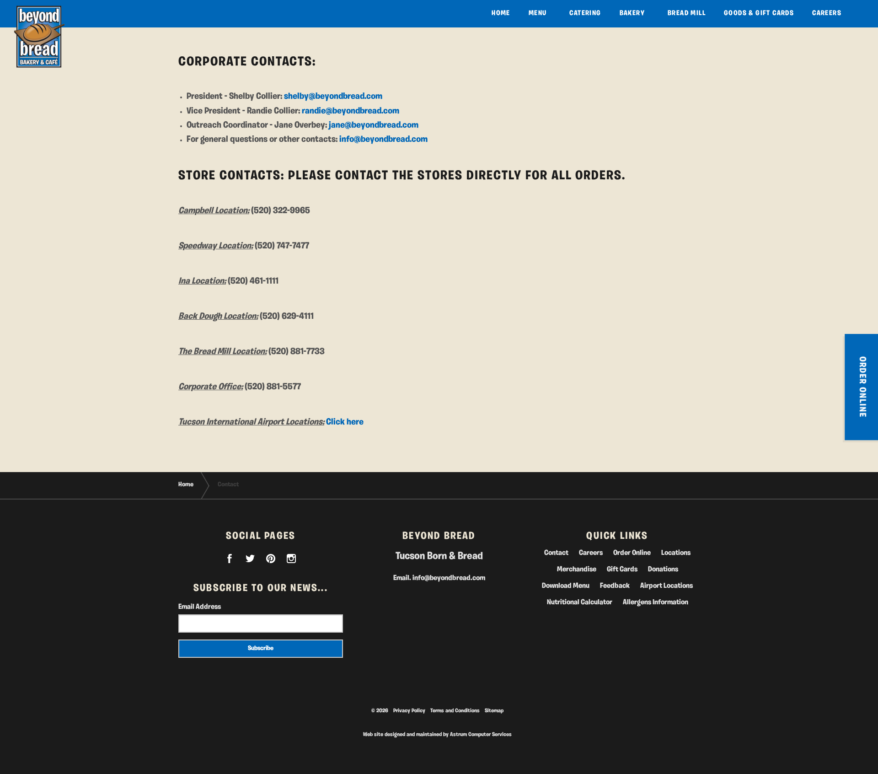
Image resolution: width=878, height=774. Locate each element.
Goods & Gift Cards (759, 13)
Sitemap (494, 711)
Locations (676, 553)
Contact (556, 553)
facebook (229, 558)
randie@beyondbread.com (350, 111)
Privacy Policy (409, 711)
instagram (291, 558)
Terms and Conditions (455, 711)
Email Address (199, 607)
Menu (538, 13)
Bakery (632, 13)
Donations (663, 569)
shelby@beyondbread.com (333, 96)
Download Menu (565, 586)
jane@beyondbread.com (373, 125)
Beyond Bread (39, 37)
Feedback (615, 586)
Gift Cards (622, 569)
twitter (250, 558)
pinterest (271, 558)
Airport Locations (666, 586)
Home (501, 13)
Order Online (632, 553)
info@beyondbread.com (383, 139)
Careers (826, 13)
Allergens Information (655, 602)
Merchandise (576, 569)
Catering (585, 13)
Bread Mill (687, 13)
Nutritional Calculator (579, 602)
